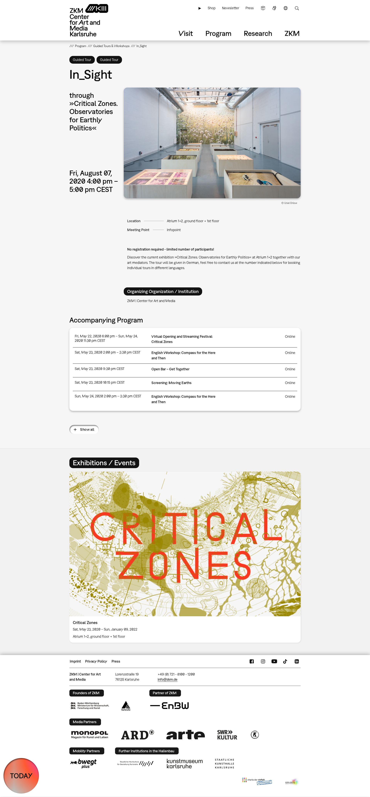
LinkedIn (297, 661)
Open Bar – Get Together (170, 369)
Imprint (75, 661)
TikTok (285, 661)
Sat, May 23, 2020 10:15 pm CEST (100, 382)
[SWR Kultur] (227, 735)
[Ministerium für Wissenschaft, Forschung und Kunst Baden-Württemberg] (89, 705)
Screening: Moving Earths (171, 383)
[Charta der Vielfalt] (257, 782)
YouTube (274, 661)
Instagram (263, 661)
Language (285, 8)
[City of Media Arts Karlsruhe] (292, 782)
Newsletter (230, 8)
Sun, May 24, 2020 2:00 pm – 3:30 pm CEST (108, 396)
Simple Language (263, 8)
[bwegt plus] (83, 763)
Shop (211, 8)
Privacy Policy (96, 661)
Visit (186, 33)
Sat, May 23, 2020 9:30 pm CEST (99, 369)
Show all (87, 429)
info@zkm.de (167, 679)
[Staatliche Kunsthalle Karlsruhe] (224, 763)
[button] (212, 143)
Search (297, 8)
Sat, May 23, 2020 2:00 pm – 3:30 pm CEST (107, 352)
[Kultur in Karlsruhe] (254, 735)
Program (218, 33)
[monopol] (89, 734)
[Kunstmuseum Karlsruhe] (185, 763)
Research (258, 33)
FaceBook (252, 661)
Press (250, 8)
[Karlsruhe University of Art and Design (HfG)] (135, 763)
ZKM (292, 33)
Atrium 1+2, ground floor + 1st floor (193, 221)
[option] (185, 557)
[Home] (94, 20)
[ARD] (137, 735)
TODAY (21, 776)
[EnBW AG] (169, 705)
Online (290, 336)
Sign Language (274, 8)
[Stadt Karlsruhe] (126, 706)
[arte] (185, 734)
